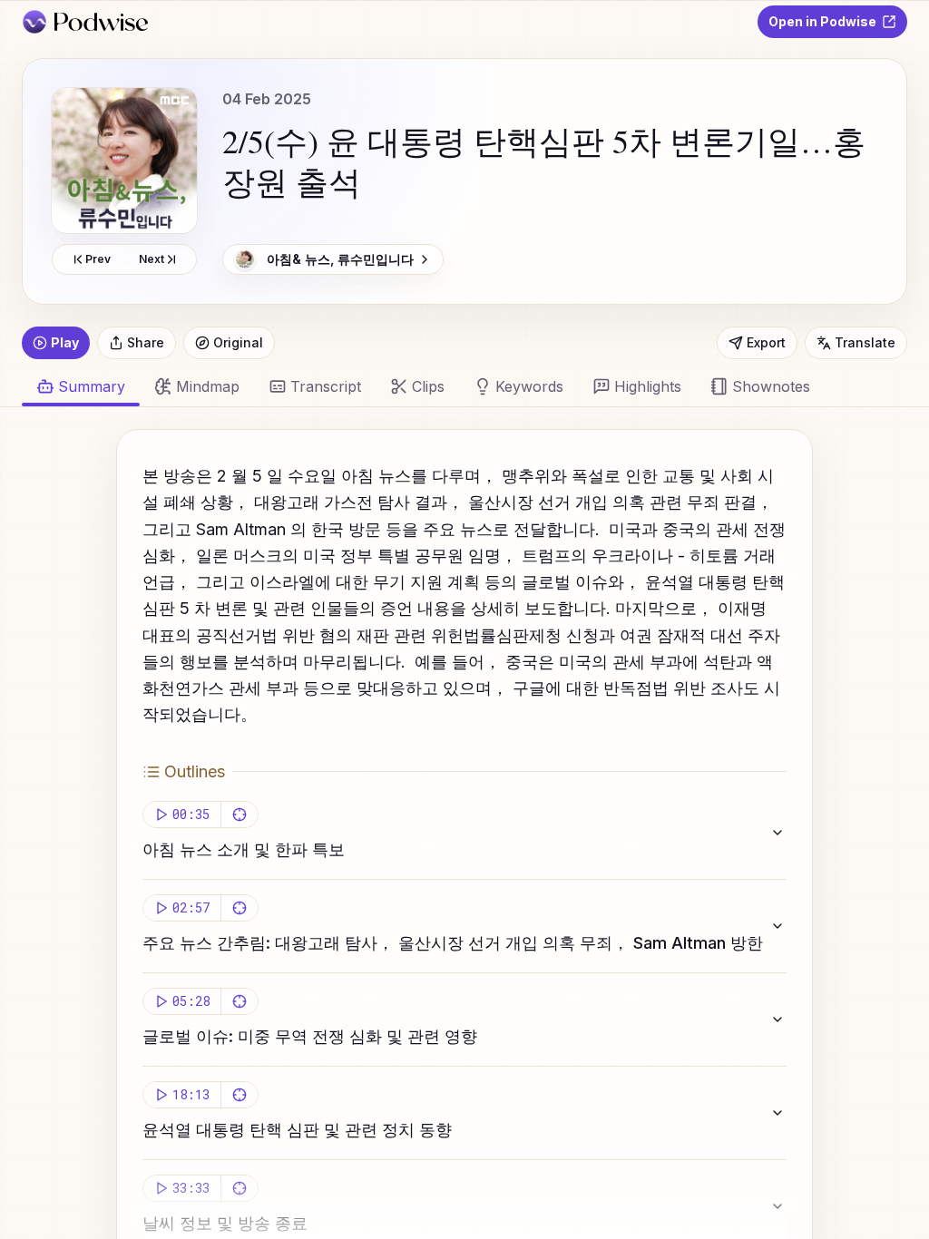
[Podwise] (85, 21)
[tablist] (453, 386)
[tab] (197, 386)
